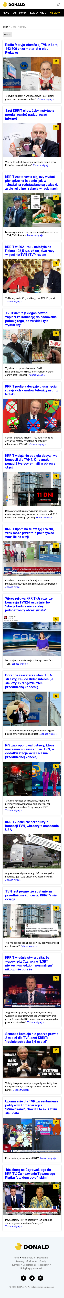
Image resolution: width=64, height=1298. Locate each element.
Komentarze (28, 1257)
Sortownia (31, 1261)
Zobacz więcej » (45, 99)
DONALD (6, 27)
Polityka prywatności (31, 1268)
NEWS (6, 13)
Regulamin (43, 1265)
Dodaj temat (29, 1265)
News (16, 1257)
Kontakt (16, 1265)
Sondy (43, 1261)
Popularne (42, 1257)
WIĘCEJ (54, 13)
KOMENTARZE (38, 13)
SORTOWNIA (19, 13)
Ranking (20, 1261)
